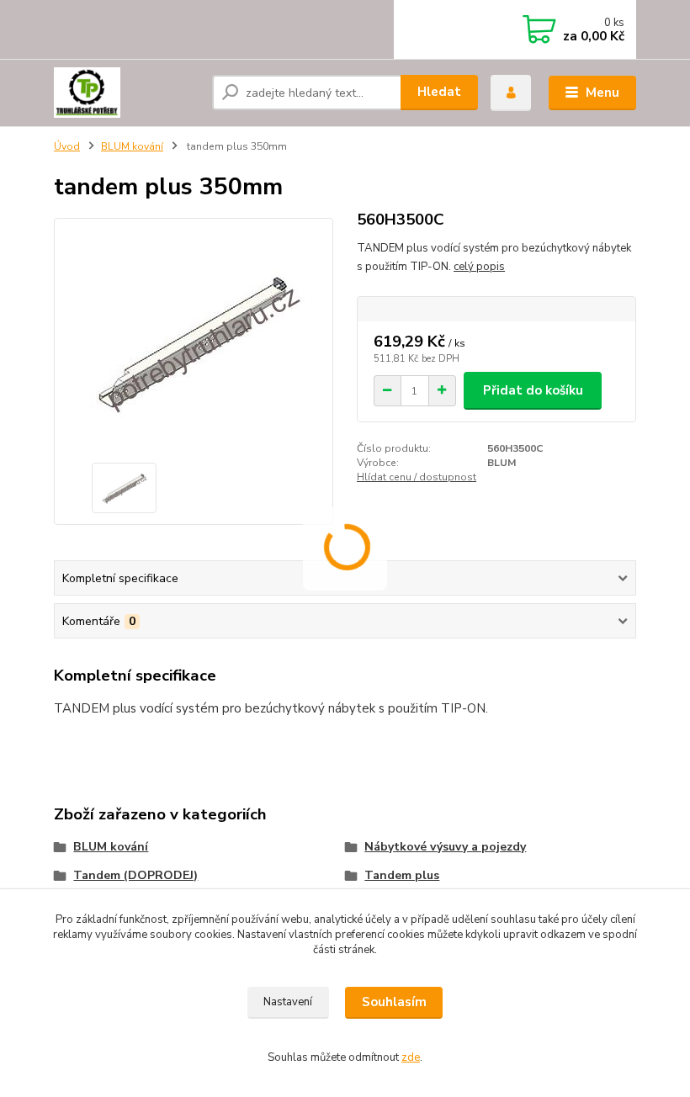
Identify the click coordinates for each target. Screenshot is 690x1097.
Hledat (439, 91)
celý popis (479, 266)
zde (410, 1057)
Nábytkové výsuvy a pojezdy (445, 847)
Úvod (67, 146)
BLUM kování (132, 146)
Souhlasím (394, 1002)
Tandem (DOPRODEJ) (135, 875)
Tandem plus (401, 875)
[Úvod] (126, 92)
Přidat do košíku (533, 390)
